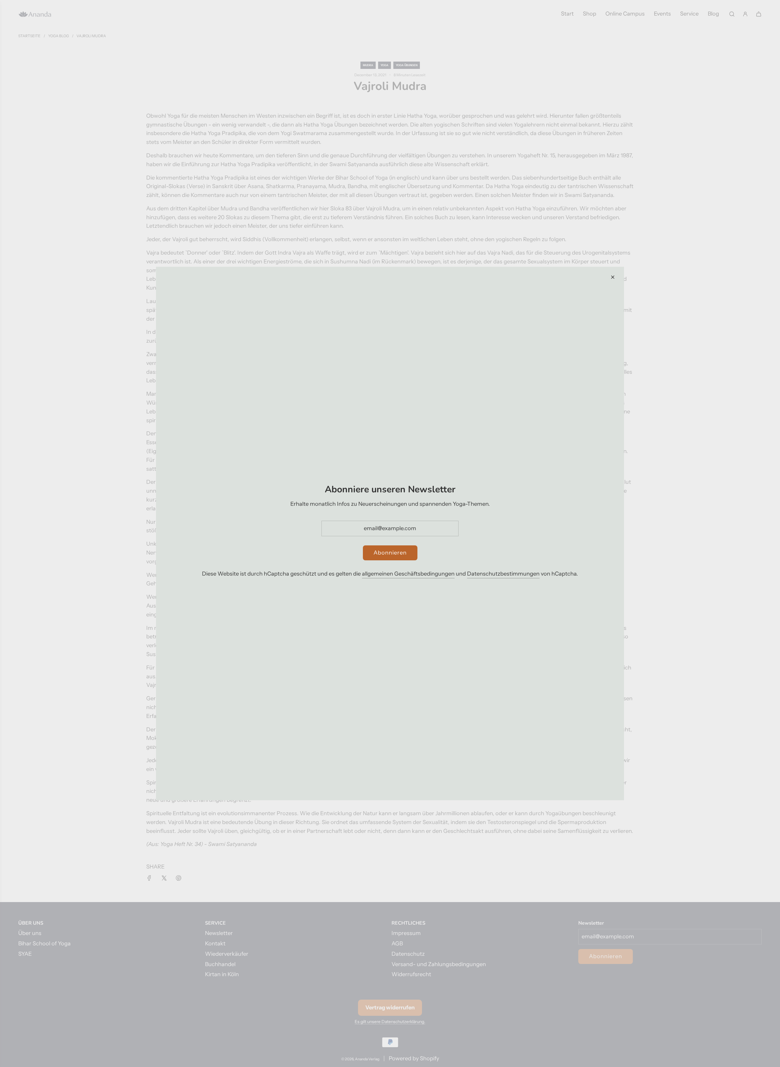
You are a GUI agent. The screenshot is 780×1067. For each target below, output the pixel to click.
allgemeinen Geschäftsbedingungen (408, 573)
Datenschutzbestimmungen (503, 573)
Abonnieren (390, 552)
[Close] (612, 277)
